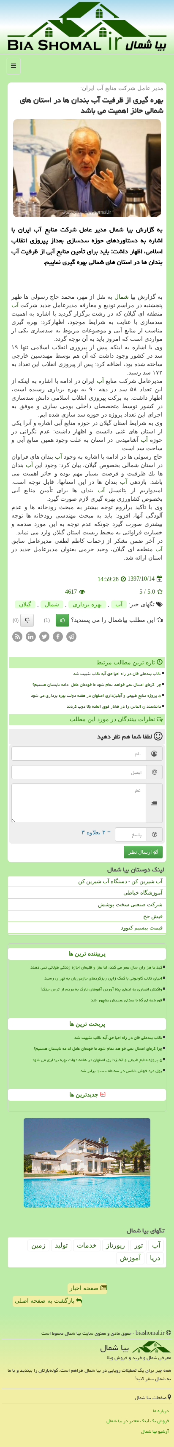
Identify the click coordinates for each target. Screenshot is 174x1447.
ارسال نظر (140, 852)
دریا (155, 1257)
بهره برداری (87, 604)
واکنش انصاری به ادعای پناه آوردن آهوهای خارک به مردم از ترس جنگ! (101, 989)
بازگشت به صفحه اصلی (45, 1301)
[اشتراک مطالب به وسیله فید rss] (17, 636)
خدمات (87, 1245)
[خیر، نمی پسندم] (27, 620)
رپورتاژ (115, 1245)
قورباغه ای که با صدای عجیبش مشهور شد (126, 1000)
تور (138, 1245)
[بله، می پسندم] (62, 620)
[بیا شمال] (87, 26)
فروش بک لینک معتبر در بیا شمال (137, 1420)
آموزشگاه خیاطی (143, 892)
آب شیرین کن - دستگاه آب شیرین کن (120, 881)
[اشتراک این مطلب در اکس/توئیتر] (44, 636)
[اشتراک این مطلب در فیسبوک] (58, 636)
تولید (61, 1245)
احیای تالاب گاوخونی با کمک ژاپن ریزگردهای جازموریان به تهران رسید (103, 978)
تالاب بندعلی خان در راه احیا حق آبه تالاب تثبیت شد (117, 673)
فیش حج (153, 916)
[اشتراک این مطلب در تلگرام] (71, 636)
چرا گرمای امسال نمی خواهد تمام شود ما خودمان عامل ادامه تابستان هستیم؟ (97, 684)
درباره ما (161, 1410)
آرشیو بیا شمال (155, 1431)
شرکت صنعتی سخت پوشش (130, 904)
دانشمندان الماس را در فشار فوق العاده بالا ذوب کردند (114, 706)
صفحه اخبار (85, 1288)
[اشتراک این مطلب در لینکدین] (31, 636)
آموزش (130, 1257)
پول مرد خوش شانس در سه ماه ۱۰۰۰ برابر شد (121, 1071)
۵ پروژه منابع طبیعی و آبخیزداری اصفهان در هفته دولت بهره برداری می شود (96, 695)
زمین (38, 1245)
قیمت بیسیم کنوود (142, 927)
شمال (121, 297)
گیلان (25, 604)
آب (15, 305)
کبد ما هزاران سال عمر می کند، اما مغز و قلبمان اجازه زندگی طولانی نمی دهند (96, 967)
